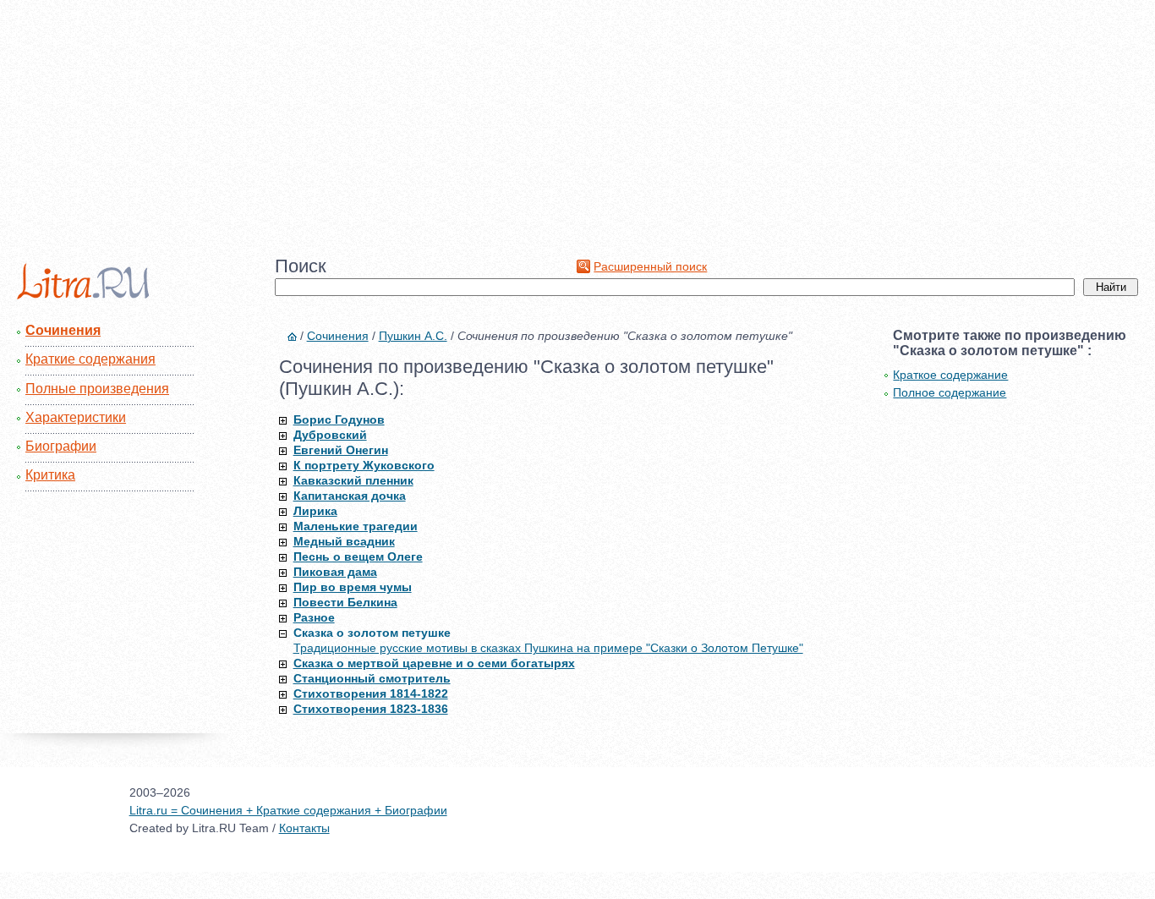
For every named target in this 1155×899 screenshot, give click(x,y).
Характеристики (75, 417)
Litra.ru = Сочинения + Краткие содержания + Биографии (288, 810)
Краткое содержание (950, 374)
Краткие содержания (90, 359)
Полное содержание (949, 392)
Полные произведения (97, 388)
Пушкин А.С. (413, 336)
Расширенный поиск (650, 266)
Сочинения (63, 330)
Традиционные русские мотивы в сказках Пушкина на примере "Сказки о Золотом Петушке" (548, 648)
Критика (50, 475)
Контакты (304, 828)
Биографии (60, 446)
